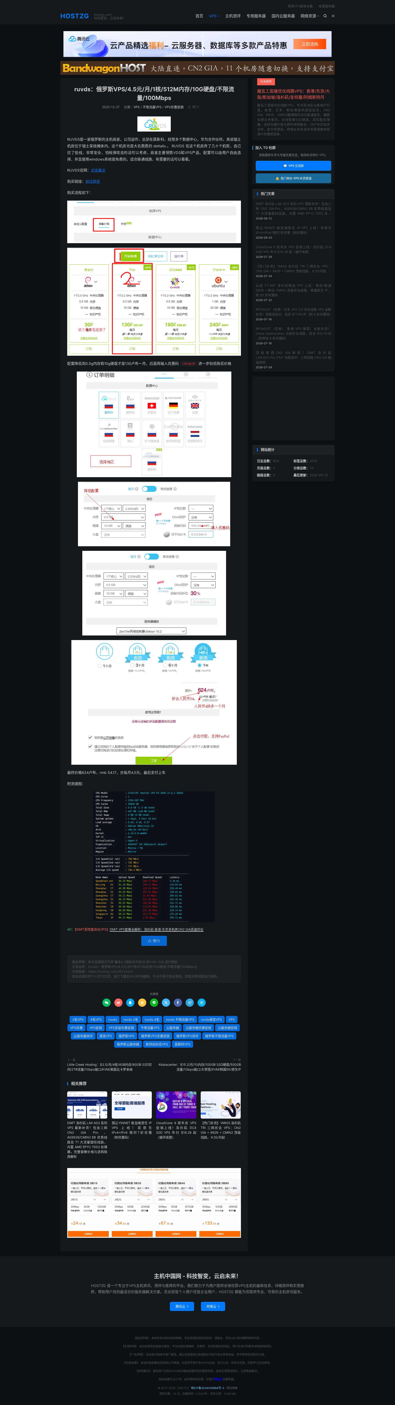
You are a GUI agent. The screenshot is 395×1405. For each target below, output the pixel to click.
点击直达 (98, 170)
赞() (193, 107)
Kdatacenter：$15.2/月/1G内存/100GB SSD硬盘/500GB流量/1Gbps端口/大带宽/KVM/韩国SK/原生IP (200, 1067)
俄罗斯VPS (126, 1036)
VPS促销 (95, 1028)
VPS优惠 (76, 1028)
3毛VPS (78, 1019)
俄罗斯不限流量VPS (219, 1036)
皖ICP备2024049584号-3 (207, 1388)
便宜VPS (105, 1036)
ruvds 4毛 (152, 1019)
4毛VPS (96, 1019)
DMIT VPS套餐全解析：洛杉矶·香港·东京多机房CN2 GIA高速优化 (156, 929)
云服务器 (172, 1028)
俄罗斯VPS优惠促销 (155, 1036)
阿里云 (213, 1306)
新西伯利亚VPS (157, 1044)
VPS (213, 16)
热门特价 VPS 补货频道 (293, 178)
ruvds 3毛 (130, 1019)
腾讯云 (182, 1306)
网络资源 (308, 16)
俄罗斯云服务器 (128, 1044)
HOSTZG (74, 16)
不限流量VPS (152, 107)
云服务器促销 (227, 1028)
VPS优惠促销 (174, 107)
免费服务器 (327, 6)
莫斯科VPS (182, 1044)
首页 (199, 16)
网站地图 (232, 1388)
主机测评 (233, 16)
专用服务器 (256, 16)
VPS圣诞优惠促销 (121, 1028)
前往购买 (92, 181)
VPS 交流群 (293, 166)
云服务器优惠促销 (198, 1028)
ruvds (112, 1019)
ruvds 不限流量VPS (180, 1019)
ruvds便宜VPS (211, 1019)
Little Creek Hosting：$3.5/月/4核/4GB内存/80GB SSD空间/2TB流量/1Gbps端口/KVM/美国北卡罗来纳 (109, 1067)
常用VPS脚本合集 (300, 6)
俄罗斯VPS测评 (187, 1036)
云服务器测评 (83, 1036)
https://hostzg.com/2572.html (110, 971)
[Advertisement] (293, 408)
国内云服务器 (283, 16)
